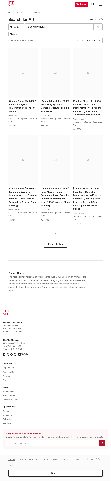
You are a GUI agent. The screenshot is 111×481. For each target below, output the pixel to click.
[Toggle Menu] (100, 4)
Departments (8, 368)
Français (45, 459)
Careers (6, 411)
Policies (6, 376)
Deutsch (66, 459)
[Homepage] (11, 4)
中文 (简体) (95, 459)
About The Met (9, 364)
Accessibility (8, 372)
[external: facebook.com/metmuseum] (4, 354)
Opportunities (9, 407)
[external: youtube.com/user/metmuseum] (23, 354)
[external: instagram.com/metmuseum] (15, 354)
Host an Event (9, 395)
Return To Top (55, 244)
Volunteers (7, 415)
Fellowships (8, 419)
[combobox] (59, 27)
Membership (8, 391)
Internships (7, 423)
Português (33, 459)
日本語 (76, 459)
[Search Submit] (97, 27)
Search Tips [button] (95, 19)
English (11, 459)
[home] (9, 13)
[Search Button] (93, 4)
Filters (12, 34)
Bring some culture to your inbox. (24, 433)
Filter (53, 473)
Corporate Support (11, 400)
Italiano (56, 459)
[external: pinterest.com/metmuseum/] (11, 354)
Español (22, 459)
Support (6, 387)
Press (5, 380)
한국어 (85, 459)
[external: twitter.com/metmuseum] (8, 354)
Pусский (12, 466)
